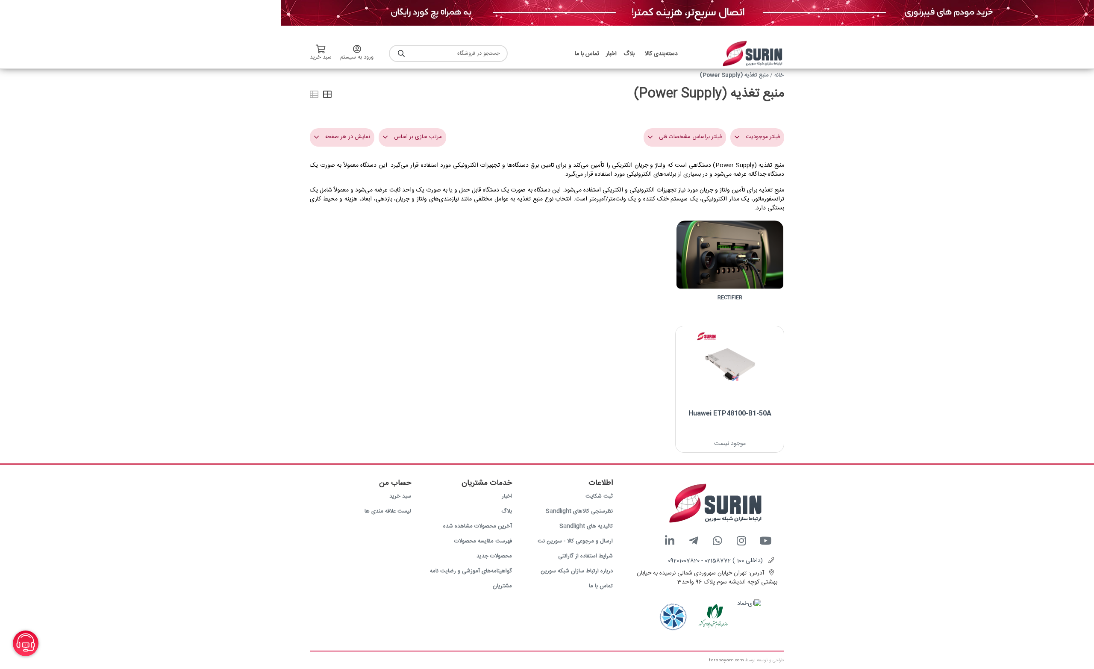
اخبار (507, 496)
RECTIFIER (730, 297)
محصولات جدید (494, 556)
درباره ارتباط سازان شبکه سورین (577, 571)
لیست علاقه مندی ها (388, 511)
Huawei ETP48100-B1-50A (729, 413)
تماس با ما (601, 586)
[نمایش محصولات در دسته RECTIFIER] (729, 262)
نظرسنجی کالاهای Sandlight (579, 511)
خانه (779, 75)
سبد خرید (400, 496)
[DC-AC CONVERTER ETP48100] (730, 364)
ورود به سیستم (356, 57)
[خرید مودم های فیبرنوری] (687, 13)
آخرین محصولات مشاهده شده (477, 526)
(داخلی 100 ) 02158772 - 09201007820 (715, 561)
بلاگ (506, 511)
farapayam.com (726, 660)
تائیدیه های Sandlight (586, 526)
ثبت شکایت (599, 496)
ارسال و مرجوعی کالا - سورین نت (575, 541)
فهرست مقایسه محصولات (483, 541)
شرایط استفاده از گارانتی (585, 556)
